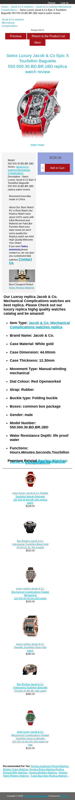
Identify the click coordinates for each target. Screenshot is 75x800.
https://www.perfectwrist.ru (35, 796)
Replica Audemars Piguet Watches (49, 766)
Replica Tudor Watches (15, 769)
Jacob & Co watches (22, 6)
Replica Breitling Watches (43, 772)
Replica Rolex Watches (42, 769)
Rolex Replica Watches (21, 287)
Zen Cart (64, 796)
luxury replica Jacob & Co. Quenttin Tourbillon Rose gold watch (30, 647)
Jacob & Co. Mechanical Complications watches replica (40, 325)
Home (51, 2)
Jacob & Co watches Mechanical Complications (13, 22)
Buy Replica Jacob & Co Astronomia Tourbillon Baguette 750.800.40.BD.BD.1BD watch (30, 687)
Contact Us (20, 261)
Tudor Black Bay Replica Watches (49, 775)
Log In (65, 2)
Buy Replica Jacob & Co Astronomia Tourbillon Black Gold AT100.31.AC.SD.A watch (30, 544)
